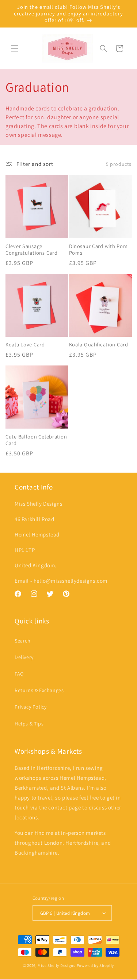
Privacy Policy (30, 706)
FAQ (19, 673)
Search (23, 640)
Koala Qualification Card (98, 344)
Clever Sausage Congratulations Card (31, 249)
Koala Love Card (25, 344)
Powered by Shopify (95, 965)
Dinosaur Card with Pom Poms (98, 249)
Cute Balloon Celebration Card (36, 440)
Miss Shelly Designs (56, 965)
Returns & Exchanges (39, 690)
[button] (15, 48)
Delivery (24, 657)
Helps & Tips (29, 723)
